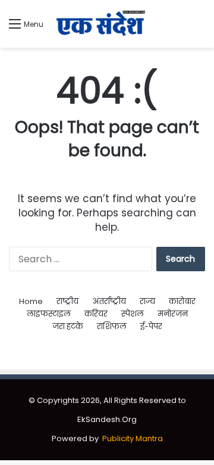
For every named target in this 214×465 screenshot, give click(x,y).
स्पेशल (132, 314)
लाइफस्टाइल (49, 314)
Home (31, 301)
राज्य (147, 301)
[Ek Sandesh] (99, 23)
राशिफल (112, 326)
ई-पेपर (151, 326)
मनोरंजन (173, 314)
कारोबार (182, 301)
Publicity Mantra (132, 438)
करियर (96, 314)
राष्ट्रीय (67, 301)
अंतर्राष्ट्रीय (109, 301)
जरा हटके (67, 326)
